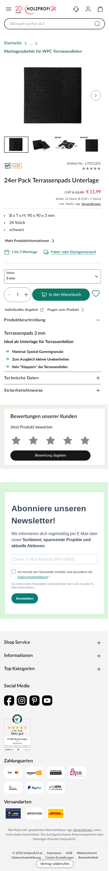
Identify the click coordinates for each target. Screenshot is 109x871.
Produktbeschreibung (24, 320)
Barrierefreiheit (88, 857)
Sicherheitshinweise (23, 390)
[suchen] (97, 24)
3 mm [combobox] (10, 278)
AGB (69, 853)
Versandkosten (91, 203)
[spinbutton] (17, 295)
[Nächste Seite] (97, 145)
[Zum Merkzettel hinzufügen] (96, 294)
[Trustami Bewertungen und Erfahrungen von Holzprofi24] (17, 733)
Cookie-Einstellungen (59, 857)
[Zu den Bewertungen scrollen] (91, 168)
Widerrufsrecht (87, 853)
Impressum (54, 853)
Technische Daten (21, 378)
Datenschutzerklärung (26, 857)
